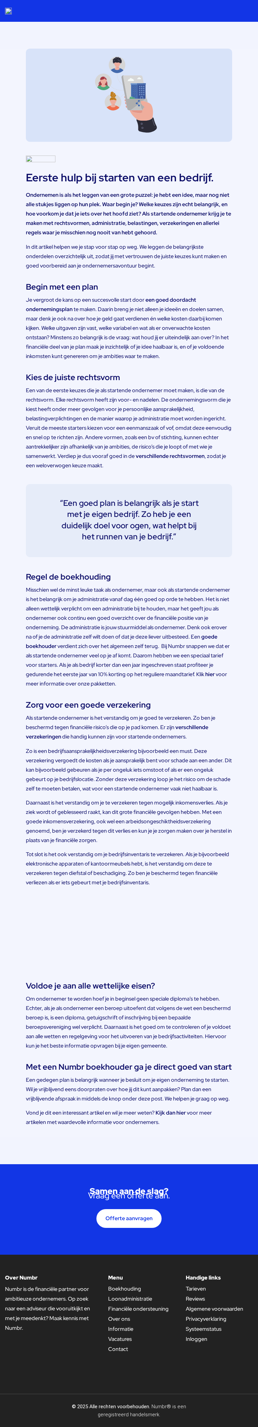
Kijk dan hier (171, 1112)
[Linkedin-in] (235, 1410)
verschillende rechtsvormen (170, 456)
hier (210, 674)
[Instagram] (248, 1410)
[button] (250, 10)
